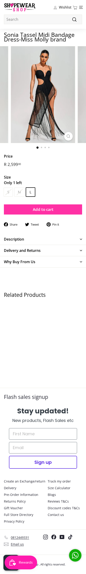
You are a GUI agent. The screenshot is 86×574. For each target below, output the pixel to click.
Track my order (59, 481)
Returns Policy (15, 501)
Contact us (56, 514)
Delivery (10, 488)
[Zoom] (68, 136)
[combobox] (43, 19)
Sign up (43, 462)
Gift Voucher (13, 508)
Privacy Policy (14, 521)
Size (13, 180)
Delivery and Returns (22, 250)
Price (8, 156)
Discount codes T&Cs (64, 508)
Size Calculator (59, 488)
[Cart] (75, 7)
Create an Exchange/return (24, 481)
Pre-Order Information (21, 494)
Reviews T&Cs (58, 501)
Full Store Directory (18, 514)
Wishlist (65, 7)
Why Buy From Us (19, 261)
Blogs (52, 494)
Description (14, 239)
